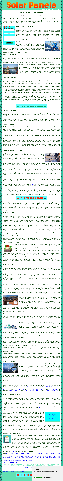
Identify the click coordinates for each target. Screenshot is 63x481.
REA (33, 184)
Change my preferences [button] (47, 477)
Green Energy (44, 456)
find (7, 396)
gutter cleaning (13, 390)
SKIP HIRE (49, 386)
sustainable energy (43, 38)
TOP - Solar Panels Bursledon (10, 462)
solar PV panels (41, 426)
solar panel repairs (31, 386)
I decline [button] (40, 477)
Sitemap (4, 471)
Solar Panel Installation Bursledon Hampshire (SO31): (17, 18)
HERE (14, 451)
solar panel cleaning (14, 392)
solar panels (9, 52)
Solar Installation (20, 453)
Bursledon (15, 202)
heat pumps (55, 389)
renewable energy (37, 389)
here (40, 407)
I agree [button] (36, 477)
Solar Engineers (24, 455)
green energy (20, 389)
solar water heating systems (19, 446)
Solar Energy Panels (39, 453)
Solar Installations (51, 453)
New (15, 471)
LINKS (46, 9)
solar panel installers (50, 340)
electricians (25, 388)
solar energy (53, 29)
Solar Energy (28, 457)
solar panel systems (48, 446)
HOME (43, 9)
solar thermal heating (52, 390)
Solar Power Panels (26, 456)
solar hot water (41, 388)
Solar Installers (13, 455)
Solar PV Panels (10, 453)
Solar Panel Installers (17, 457)
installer (24, 278)
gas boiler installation (32, 390)
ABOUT (49, 9)
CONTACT (53, 9)
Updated (18, 471)
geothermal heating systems (37, 239)
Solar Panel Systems (49, 455)
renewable (39, 69)
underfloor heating (8, 388)
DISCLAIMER (57, 9)
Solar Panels (30, 453)
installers (24, 353)
